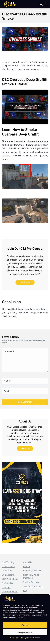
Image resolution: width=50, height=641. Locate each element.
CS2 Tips (6, 587)
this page (12, 316)
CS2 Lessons (8, 575)
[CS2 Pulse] (10, 4)
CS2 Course (7, 570)
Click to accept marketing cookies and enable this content (25, 106)
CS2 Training (8, 562)
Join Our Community (33, 586)
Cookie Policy (14, 638)
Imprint (37, 638)
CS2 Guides (7, 583)
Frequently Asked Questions (31, 576)
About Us (25, 448)
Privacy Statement (27, 638)
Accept (25, 625)
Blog (25, 590)
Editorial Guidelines (32, 570)
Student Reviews (31, 582)
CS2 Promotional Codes (10, 593)
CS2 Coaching (8, 566)
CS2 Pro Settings (10, 579)
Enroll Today (25, 282)
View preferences (25, 632)
